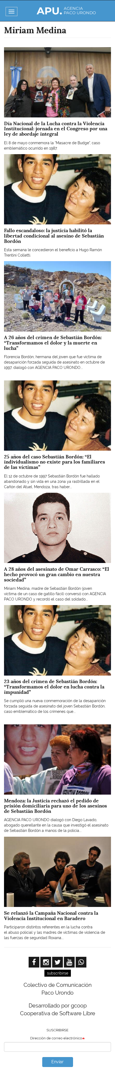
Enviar (57, 1061)
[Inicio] (66, 10)
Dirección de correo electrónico (56, 1038)
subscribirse (57, 973)
